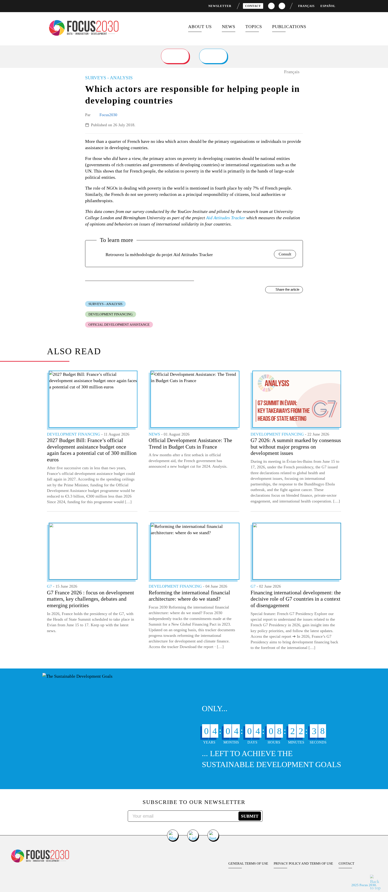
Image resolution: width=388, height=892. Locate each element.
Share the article (287, 289)
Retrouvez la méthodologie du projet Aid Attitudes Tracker (159, 254)
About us (200, 26)
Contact (253, 6)
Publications (289, 26)
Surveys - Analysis (105, 304)
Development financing (110, 314)
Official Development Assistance (119, 324)
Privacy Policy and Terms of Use (303, 863)
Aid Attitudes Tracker (225, 217)
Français (306, 6)
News (228, 26)
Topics (253, 26)
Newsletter (219, 6)
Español (327, 6)
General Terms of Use (248, 863)
